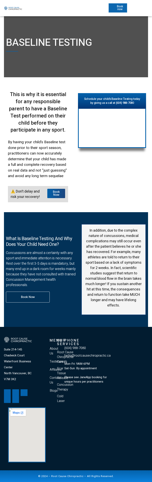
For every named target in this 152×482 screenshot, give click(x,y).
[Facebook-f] (7, 392)
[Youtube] (15, 392)
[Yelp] (7, 399)
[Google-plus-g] (24, 392)
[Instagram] (15, 399)
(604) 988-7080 (75, 348)
